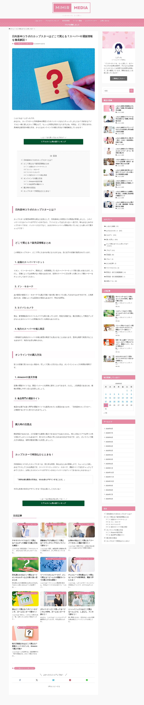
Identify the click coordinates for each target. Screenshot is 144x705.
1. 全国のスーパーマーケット (37, 166)
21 (123, 401)
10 (106, 398)
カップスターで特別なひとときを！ (37, 191)
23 (131, 401)
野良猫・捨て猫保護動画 (115, 276)
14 (123, 398)
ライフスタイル (112, 268)
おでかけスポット (114, 231)
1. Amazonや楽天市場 (35, 181)
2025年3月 (109, 459)
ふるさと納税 (112, 226)
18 (110, 401)
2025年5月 (109, 450)
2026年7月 (109, 433)
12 (114, 398)
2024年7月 (109, 494)
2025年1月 (109, 468)
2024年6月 (109, 499)
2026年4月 (109, 446)
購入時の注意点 (30, 187)
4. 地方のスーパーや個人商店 (37, 175)
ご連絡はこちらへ (118, 78)
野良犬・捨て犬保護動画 (116, 272)
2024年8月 (109, 490)
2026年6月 (109, 437)
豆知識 (110, 255)
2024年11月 (110, 477)
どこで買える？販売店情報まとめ (36, 163)
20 (118, 401)
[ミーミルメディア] (72, 8)
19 (114, 401)
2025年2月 (109, 464)
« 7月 (105, 413)
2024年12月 (110, 472)
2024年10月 (110, 481)
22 (127, 401)
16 (131, 398)
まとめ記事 (111, 263)
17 (106, 401)
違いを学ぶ (112, 239)
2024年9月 (109, 485)
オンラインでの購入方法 (33, 178)
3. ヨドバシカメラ (34, 172)
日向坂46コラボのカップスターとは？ (38, 160)
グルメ (109, 259)
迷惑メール (111, 281)
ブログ (110, 250)
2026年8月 (109, 428)
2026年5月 (109, 442)
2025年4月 (109, 455)
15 (127, 398)
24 (106, 405)
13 (118, 398)
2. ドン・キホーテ (34, 169)
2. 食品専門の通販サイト (36, 184)
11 (110, 398)
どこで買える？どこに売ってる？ (23, 43)
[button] (20, 680)
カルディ (111, 235)
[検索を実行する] (131, 91)
